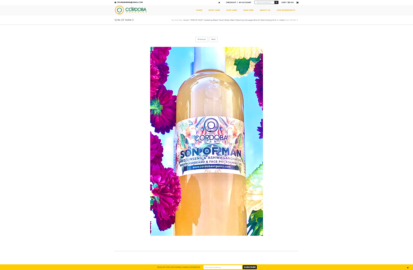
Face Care (231, 10)
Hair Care (248, 10)
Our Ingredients (286, 10)
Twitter (219, 2)
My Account (245, 2)
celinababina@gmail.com (130, 2)
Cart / (287, 2)
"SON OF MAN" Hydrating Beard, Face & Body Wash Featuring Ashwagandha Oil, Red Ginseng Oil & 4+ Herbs (237, 20)
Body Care (214, 10)
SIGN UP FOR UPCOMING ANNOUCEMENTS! (178, 267)
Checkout (231, 2)
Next (213, 39)
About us (265, 10)
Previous (202, 39)
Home (199, 10)
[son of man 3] (206, 141)
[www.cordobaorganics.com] (131, 10)
